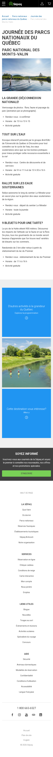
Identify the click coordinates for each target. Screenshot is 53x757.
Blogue (26, 609)
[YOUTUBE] (26, 715)
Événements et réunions (26, 626)
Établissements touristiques (26, 531)
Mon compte (26, 581)
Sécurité (26, 659)
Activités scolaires (26, 631)
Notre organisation (27, 542)
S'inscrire (26, 473)
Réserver (49, 3)
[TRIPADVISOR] (33, 715)
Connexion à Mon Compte (42, 3)
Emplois (26, 592)
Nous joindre (26, 587)
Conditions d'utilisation (26, 681)
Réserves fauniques (26, 526)
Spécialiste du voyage (26, 637)
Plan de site (27, 735)
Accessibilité (26, 686)
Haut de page (26, 493)
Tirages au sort (26, 620)
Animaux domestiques (26, 665)
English (27, 740)
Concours (26, 642)
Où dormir (26, 515)
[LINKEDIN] (40, 715)
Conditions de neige (26, 570)
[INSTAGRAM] (19, 715)
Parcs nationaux (19, 16)
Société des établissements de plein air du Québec (15, 4)
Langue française (26, 692)
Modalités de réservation (26, 670)
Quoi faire (26, 510)
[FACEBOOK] (12, 715)
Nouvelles (26, 615)
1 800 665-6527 (26, 708)
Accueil (5, 16)
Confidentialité (26, 675)
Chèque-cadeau (26, 565)
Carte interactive (26, 576)
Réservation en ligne (26, 559)
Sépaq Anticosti (26, 537)
